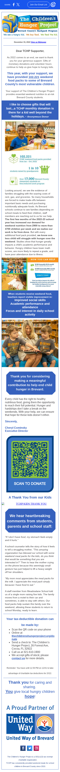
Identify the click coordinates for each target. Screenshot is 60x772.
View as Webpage (38, 42)
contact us (18, 658)
